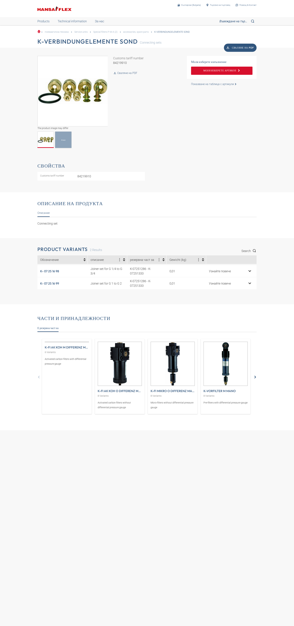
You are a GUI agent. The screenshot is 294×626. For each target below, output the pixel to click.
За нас (99, 21)
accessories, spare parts (136, 31)
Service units (81, 31)
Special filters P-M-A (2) (105, 31)
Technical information (72, 21)
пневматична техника (57, 31)
